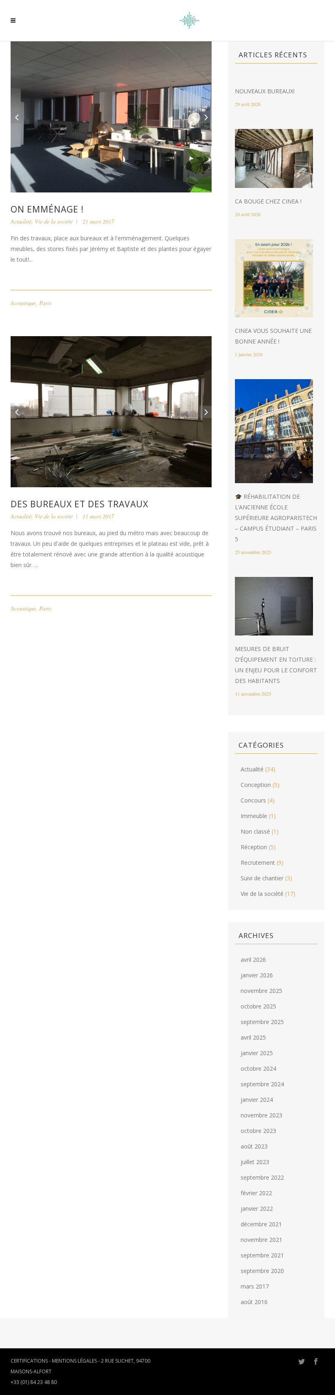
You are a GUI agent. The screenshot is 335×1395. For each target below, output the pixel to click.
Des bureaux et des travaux (79, 504)
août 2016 (254, 1302)
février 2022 (256, 1193)
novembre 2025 (261, 991)
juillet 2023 (255, 1162)
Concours (253, 800)
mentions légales (74, 1360)
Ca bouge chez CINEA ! (268, 201)
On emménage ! (47, 209)
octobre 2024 (258, 1068)
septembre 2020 (262, 1271)
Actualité (21, 221)
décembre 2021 (261, 1224)
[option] (111, 116)
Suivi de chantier (262, 878)
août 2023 (254, 1146)
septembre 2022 (262, 1177)
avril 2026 (253, 959)
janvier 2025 (257, 1053)
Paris (45, 303)
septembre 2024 (262, 1084)
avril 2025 (253, 1037)
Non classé (255, 831)
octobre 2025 (258, 1006)
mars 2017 (255, 1286)
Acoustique (23, 303)
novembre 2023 (261, 1115)
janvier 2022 (257, 1208)
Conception (256, 785)
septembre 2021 (262, 1255)
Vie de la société (54, 221)
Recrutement (258, 862)
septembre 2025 (262, 1022)
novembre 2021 (261, 1240)
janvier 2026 (257, 975)
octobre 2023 (258, 1131)
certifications (29, 1360)
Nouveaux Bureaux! (265, 91)
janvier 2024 (257, 1099)
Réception (254, 847)
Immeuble (254, 816)
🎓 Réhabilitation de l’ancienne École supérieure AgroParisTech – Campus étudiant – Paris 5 (276, 518)
